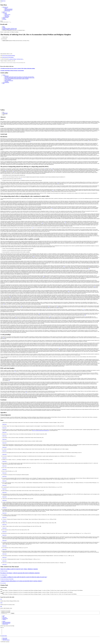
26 (57, 306)
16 (33, 256)
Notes (3, 83)
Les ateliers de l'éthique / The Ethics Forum (9, 28)
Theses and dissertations (6, 622)
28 (39, 314)
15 (32, 227)
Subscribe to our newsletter (5, 612)
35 (9, 380)
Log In (3, 11)
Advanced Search (5, 17)
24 (21, 306)
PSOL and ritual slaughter (9, 80)
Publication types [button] (5, 7)
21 (68, 291)
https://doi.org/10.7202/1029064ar (8, 57)
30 (49, 316)
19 (43, 276)
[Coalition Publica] (3, 635)
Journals (6, 8)
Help (3, 616)
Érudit (6, 13)
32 (3, 337)
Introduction (7, 75)
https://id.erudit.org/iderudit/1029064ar (8, 55)
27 (83, 309)
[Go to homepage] (2, 0)
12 (51, 208)
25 (48, 306)
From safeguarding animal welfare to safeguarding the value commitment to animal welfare (19, 77)
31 (16, 317)
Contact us (4, 619)
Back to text (4, 424)
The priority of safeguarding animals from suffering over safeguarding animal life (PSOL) (19, 76)
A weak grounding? (8, 79)
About (6, 12)
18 (89, 268)
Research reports (7, 10)
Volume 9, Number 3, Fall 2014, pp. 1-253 (9, 29)
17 (64, 266)
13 (65, 222)
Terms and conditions (6, 639)
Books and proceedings (8, 9)
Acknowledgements (5, 82)
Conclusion (6, 81)
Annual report (7, 16)
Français (3, 18)
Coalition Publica (7, 14)
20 (94, 286)
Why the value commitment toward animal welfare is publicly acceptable (16, 78)
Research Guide (5, 618)
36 (26, 392)
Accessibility (4, 617)
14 (42, 223)
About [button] (3, 12)
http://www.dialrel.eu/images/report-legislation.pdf (40, 430)
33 (59, 348)
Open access (7, 15)
